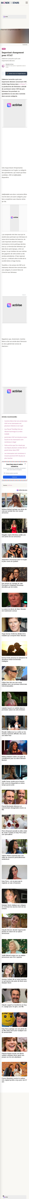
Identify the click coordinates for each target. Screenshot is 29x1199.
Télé (4, 48)
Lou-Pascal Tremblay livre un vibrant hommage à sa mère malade (13, 431)
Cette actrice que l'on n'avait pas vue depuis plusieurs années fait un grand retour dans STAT (15, 447)
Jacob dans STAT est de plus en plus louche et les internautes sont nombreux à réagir (15, 439)
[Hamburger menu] (27, 3)
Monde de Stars (10, 64)
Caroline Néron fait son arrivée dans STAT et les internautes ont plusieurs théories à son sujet (15, 423)
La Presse (22, 84)
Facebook (25, 44)
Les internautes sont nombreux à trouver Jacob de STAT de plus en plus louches (14, 455)
